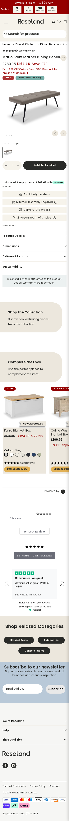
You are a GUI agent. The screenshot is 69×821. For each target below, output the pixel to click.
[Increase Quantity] (18, 165)
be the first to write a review (34, 555)
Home (6, 44)
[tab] (34, 531)
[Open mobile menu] (5, 22)
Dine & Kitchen (25, 44)
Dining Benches (50, 44)
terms (26, 283)
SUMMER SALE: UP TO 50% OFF (34, 3)
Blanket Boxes (19, 640)
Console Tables (34, 650)
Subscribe (55, 689)
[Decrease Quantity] (6, 165)
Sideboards (51, 640)
